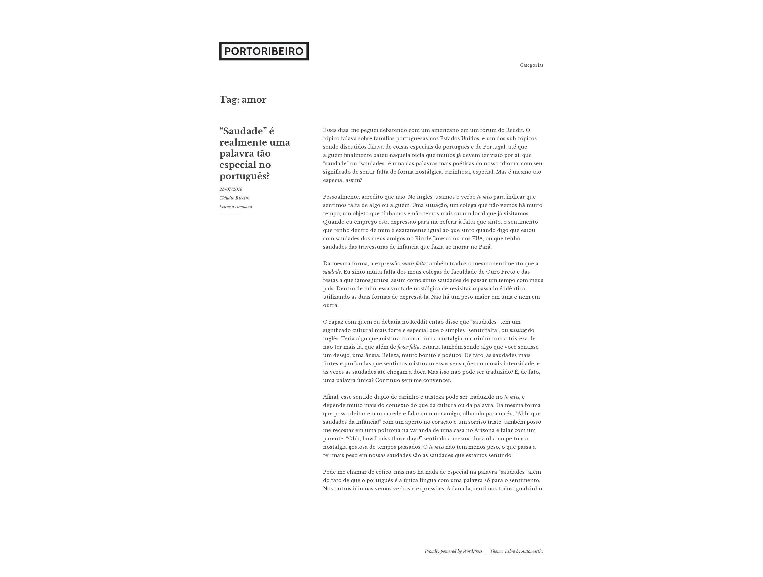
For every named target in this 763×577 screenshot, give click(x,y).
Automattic (531, 551)
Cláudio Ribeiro (234, 198)
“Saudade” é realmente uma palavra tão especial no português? (254, 154)
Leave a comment (235, 206)
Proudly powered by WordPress (453, 551)
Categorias (532, 65)
